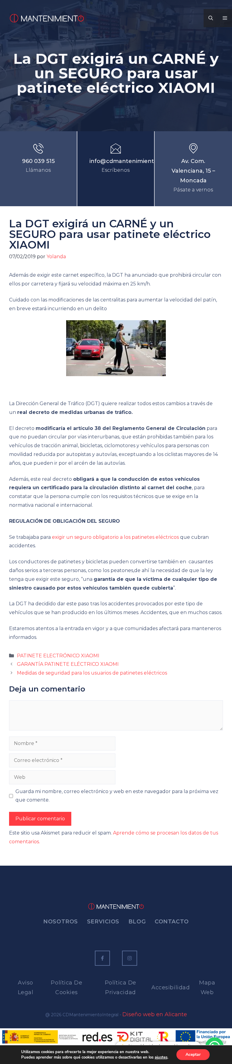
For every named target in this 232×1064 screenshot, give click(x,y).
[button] (211, 18)
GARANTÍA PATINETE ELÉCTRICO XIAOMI (68, 664)
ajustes (161, 1057)
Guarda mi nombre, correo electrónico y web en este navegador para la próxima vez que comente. (116, 796)
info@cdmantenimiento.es (127, 161)
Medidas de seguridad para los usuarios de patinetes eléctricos (92, 673)
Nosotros (60, 921)
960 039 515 (38, 161)
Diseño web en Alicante (154, 1014)
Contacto (171, 921)
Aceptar (193, 1054)
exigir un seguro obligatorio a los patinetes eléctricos (115, 537)
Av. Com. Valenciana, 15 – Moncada (193, 171)
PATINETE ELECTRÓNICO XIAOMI (58, 656)
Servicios (103, 921)
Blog (137, 921)
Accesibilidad (170, 987)
